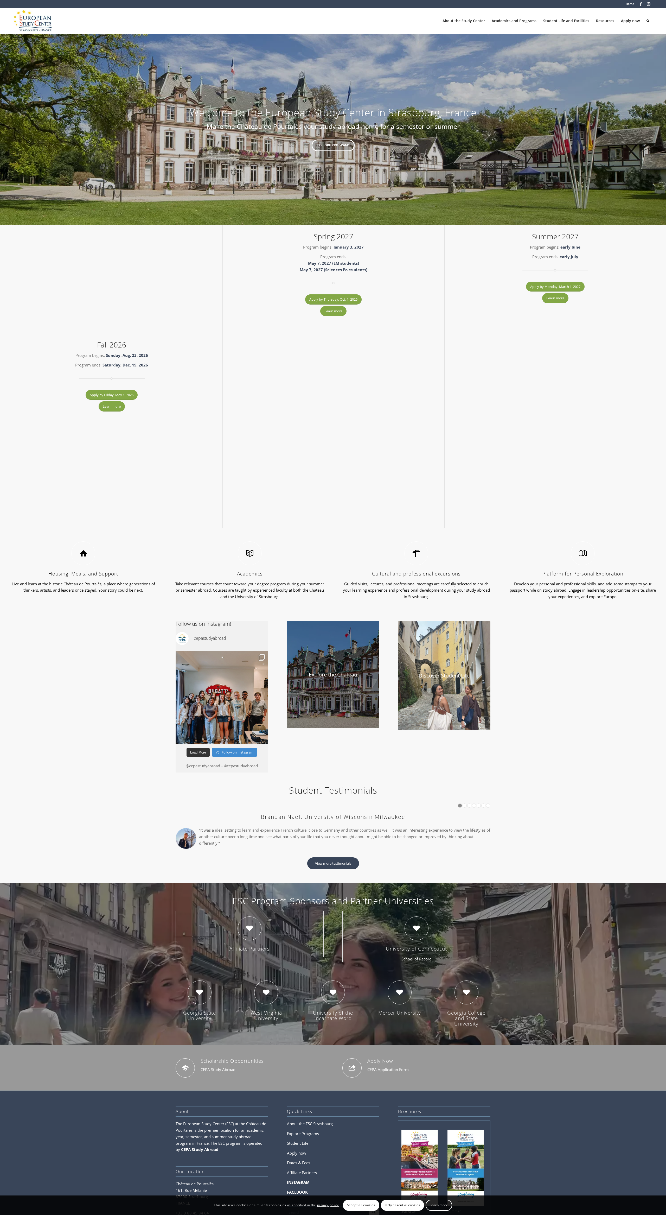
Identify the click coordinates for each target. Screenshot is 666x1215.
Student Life (297, 1153)
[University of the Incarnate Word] (333, 1003)
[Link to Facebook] (641, 4)
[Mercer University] (400, 1003)
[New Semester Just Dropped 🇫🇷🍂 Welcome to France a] (222, 697)
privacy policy (328, 1205)
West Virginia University (266, 1026)
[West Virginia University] (266, 1003)
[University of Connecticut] (416, 939)
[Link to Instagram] (649, 4)
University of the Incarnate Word (333, 1026)
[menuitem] (628, 4)
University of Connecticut (416, 959)
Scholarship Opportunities (232, 1071)
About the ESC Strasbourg (310, 1134)
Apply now (296, 1163)
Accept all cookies (361, 1205)
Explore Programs (333, 145)
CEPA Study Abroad (200, 1159)
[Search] (648, 21)
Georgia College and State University (466, 1028)
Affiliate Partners (249, 959)
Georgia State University (199, 1026)
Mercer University (399, 1023)
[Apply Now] (352, 1078)
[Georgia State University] (200, 1003)
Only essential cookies (402, 1205)
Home (630, 4)
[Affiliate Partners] (249, 939)
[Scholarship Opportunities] (185, 1078)
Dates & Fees (298, 1173)
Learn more (439, 1205)
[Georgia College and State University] (466, 1003)
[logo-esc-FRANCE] (32, 21)
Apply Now (380, 1071)
